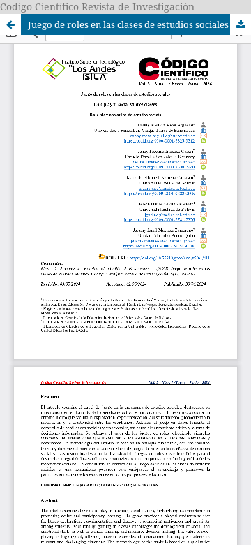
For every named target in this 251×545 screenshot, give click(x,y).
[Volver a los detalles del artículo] (10, 24)
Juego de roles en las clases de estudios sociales (128, 24)
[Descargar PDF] (240, 24)
